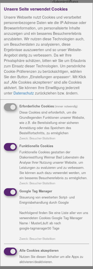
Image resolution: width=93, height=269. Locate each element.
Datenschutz (23, 93)
